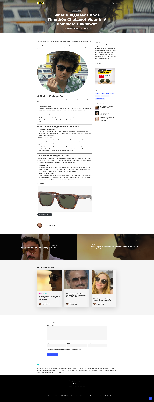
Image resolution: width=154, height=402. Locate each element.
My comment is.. (50, 325)
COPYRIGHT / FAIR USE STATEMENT (77, 386)
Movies (79, 10)
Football (108, 93)
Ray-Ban (97, 96)
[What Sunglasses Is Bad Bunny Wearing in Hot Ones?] (38, 247)
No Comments (87, 28)
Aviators (97, 93)
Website (89, 343)
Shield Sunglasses (105, 96)
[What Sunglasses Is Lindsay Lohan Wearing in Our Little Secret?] (104, 288)
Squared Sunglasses (99, 98)
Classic (102, 93)
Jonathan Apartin (68, 28)
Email (68, 343)
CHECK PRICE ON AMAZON (44, 214)
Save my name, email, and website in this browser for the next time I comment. (64, 349)
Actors (74, 10)
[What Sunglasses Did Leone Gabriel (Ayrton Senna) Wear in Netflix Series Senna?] (115, 247)
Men (113, 93)
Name (48, 343)
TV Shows (45, 293)
